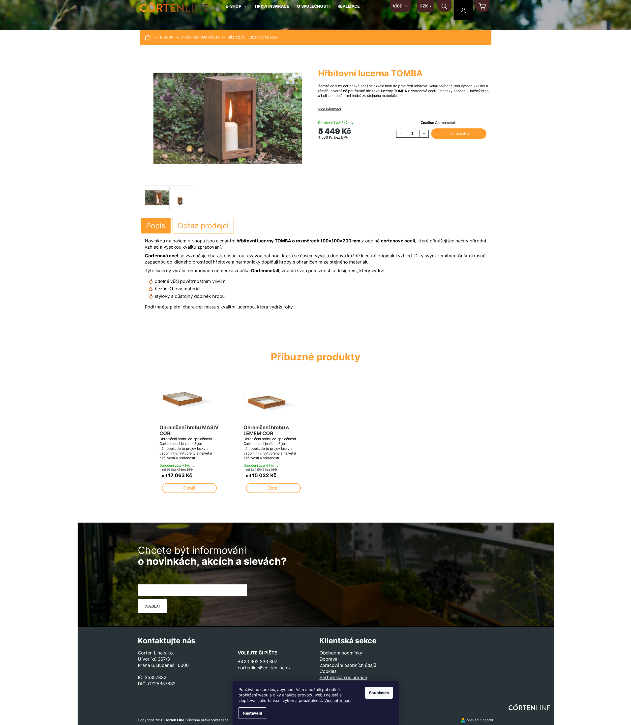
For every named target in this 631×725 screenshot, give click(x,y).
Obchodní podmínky (341, 652)
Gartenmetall (445, 122)
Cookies (328, 671)
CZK (424, 5)
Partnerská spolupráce (343, 677)
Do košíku (459, 133)
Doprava (328, 659)
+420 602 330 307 (257, 661)
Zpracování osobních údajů (348, 665)
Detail (189, 488)
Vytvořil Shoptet (480, 720)
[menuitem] (236, 8)
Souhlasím (379, 692)
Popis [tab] (155, 225)
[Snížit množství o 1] (400, 133)
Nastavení (252, 713)
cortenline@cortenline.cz (264, 667)
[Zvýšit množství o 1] (424, 133)
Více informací (337, 700)
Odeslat (152, 606)
